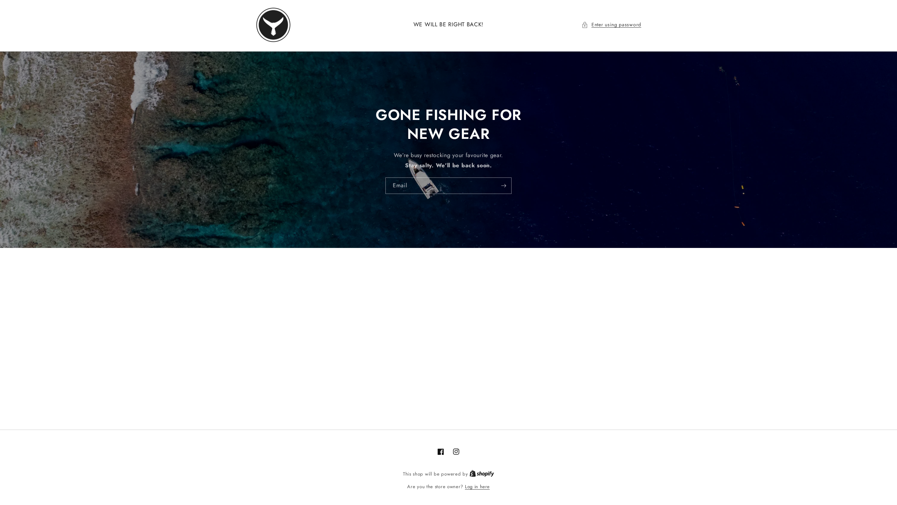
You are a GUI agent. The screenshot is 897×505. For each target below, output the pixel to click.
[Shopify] (482, 474)
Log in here (477, 486)
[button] (611, 24)
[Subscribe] (503, 185)
